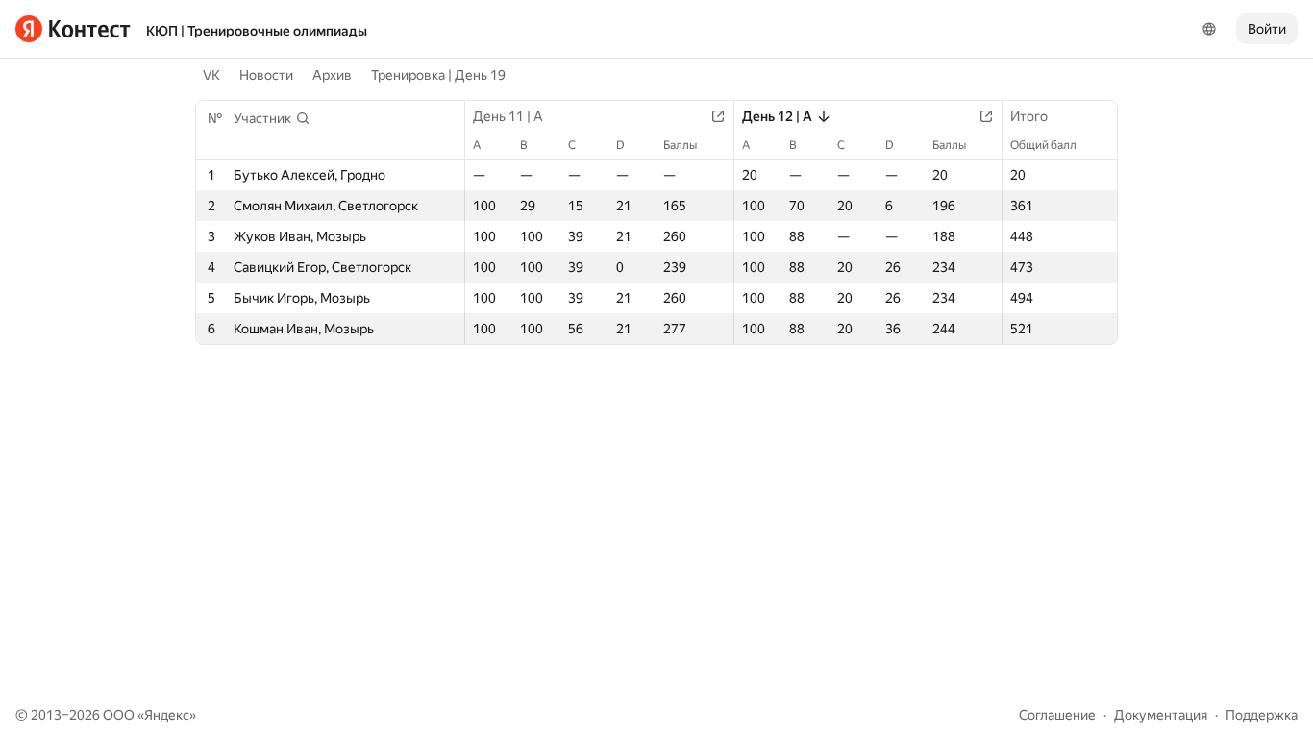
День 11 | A (508, 116)
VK (211, 75)
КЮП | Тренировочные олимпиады (256, 30)
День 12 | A (777, 116)
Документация (1160, 715)
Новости (266, 75)
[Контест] (73, 28)
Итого (1029, 116)
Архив (332, 75)
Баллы (680, 145)
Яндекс (166, 715)
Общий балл (1043, 145)
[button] (272, 118)
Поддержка (1262, 715)
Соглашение (1057, 715)
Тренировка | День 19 (438, 75)
